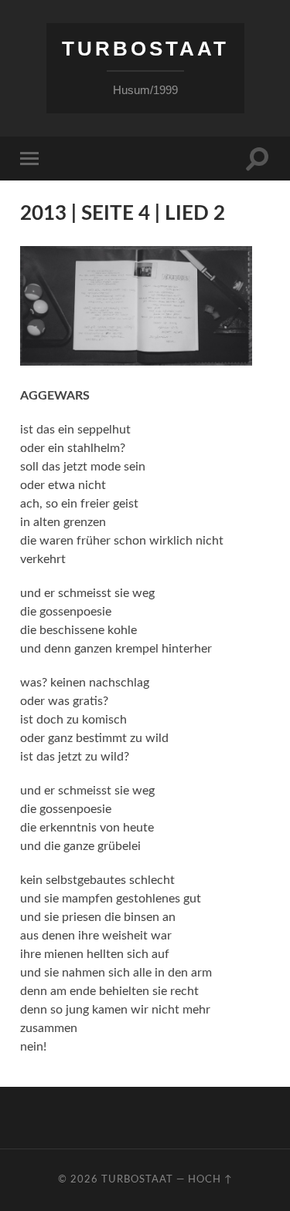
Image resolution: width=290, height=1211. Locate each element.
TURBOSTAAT (145, 48)
